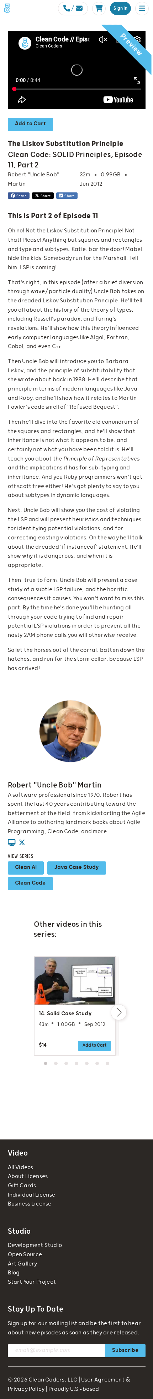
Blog (14, 1272)
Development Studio (35, 1245)
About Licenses (28, 1176)
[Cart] (99, 8)
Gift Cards (22, 1185)
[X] (22, 843)
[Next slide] (119, 1012)
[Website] (11, 843)
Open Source (25, 1254)
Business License (30, 1204)
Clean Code (30, 883)
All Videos (20, 1167)
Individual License (32, 1195)
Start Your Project (32, 1282)
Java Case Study (76, 867)
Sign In (120, 8)
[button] (142, 8)
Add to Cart (30, 123)
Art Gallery (22, 1263)
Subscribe (125, 1350)
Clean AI (26, 867)
